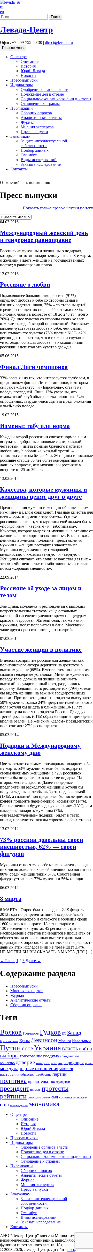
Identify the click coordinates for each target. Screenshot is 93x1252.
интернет (43, 1063)
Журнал (27, 122)
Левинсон (44, 1039)
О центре (18, 57)
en (2, 11)
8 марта (10, 898)
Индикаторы (21, 85)
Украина (47, 1048)
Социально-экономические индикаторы (56, 99)
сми (54, 1097)
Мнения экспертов (37, 127)
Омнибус (29, 155)
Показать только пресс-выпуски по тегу (58, 208)
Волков (11, 1032)
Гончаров (31, 1033)
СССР (27, 1048)
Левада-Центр (26, 29)
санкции (34, 1097)
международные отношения (29, 1068)
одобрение (43, 1074)
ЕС (64, 1033)
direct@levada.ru (59, 42)
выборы (9, 1055)
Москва (64, 1040)
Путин (10, 1048)
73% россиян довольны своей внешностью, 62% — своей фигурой (41, 846)
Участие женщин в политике (41, 649)
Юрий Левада (33, 71)
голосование (31, 1056)
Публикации (21, 108)
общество (27, 1074)
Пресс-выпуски (24, 80)
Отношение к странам (40, 103)
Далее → (33, 960)
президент (14, 1088)
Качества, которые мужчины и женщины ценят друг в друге (43, 493)
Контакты (19, 169)
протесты (55, 1088)
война (85, 1048)
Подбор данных (35, 150)
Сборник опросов (36, 113)
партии (59, 1074)
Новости (28, 75)
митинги (66, 1069)
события (65, 1097)
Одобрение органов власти (44, 89)
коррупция (74, 1062)
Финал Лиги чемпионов (34, 366)
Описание (29, 61)
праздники (63, 1082)
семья (46, 1097)
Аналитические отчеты (41, 117)
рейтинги (13, 1096)
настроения (9, 1074)
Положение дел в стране (42, 94)
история (57, 1063)
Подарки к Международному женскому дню (40, 749)
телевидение (19, 1105)
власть (70, 1048)
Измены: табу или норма (35, 425)
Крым (24, 1040)
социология (80, 1097)
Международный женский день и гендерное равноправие (44, 236)
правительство (41, 1081)
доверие (25, 1062)
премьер (35, 1089)
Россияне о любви (25, 284)
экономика (44, 1104)
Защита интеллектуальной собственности (44, 143)
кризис (89, 1063)
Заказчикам (20, 136)
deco (71, 1249)
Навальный (81, 1040)
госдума (51, 1055)
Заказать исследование (41, 164)
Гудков (50, 1032)
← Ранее (7, 960)
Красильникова (9, 1041)
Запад (74, 1032)
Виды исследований (39, 159)
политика (13, 1080)
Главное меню (13, 48)
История (28, 66)
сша (4, 1104)
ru (1, 7)
